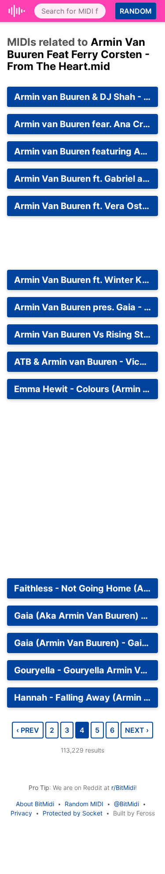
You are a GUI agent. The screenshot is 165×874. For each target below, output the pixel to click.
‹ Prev (27, 730)
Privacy (21, 813)
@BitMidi (126, 804)
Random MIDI (84, 804)
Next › (137, 730)
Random (136, 11)
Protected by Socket (73, 813)
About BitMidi (35, 804)
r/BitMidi (123, 787)
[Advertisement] (82, 243)
